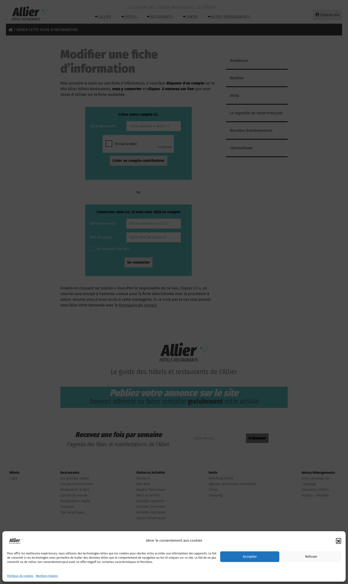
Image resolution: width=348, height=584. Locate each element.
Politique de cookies (20, 576)
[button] (338, 540)
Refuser (311, 557)
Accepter (250, 557)
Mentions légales (47, 576)
